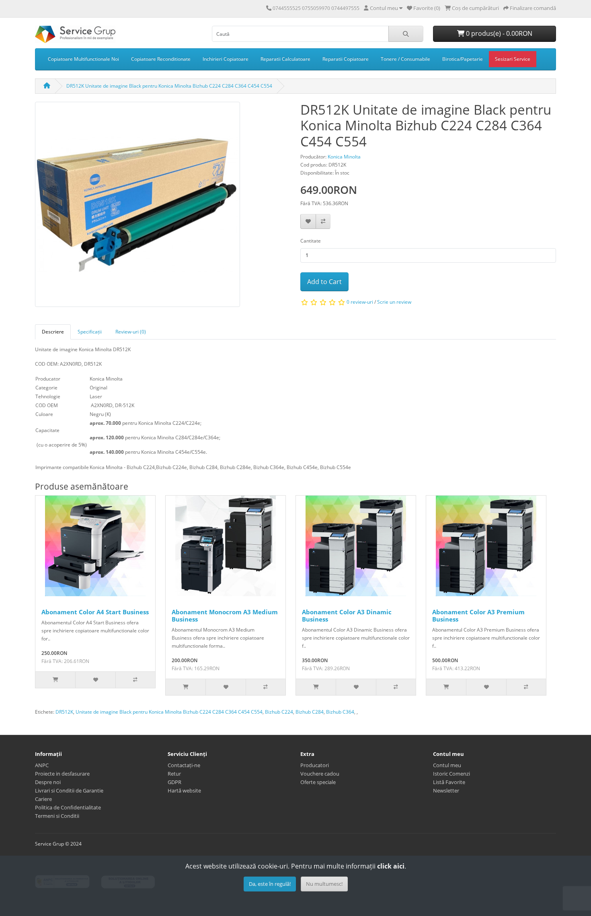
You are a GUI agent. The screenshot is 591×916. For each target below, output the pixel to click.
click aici (390, 866)
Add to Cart (324, 281)
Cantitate (310, 240)
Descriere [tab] (53, 331)
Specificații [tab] (90, 331)
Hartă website (184, 790)
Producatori (314, 765)
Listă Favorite (449, 782)
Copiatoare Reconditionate (161, 59)
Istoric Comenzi (451, 773)
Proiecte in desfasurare (62, 773)
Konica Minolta (344, 156)
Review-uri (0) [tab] (130, 331)
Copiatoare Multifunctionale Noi (83, 59)
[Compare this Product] (323, 221)
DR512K (64, 711)
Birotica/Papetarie (462, 59)
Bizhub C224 (279, 711)
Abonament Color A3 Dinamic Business (347, 615)
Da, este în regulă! (270, 883)
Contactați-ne (184, 765)
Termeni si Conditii (57, 815)
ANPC (42, 765)
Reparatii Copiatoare (345, 59)
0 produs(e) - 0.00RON (498, 33)
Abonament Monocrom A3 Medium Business (225, 615)
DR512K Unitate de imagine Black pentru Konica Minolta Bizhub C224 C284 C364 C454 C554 (169, 85)
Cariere (43, 799)
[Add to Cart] (55, 680)
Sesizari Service (512, 59)
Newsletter (446, 790)
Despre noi (48, 782)
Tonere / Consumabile (405, 59)
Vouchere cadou (319, 773)
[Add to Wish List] (308, 221)
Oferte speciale (318, 782)
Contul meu (447, 765)
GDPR (174, 782)
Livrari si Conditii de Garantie (69, 790)
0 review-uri (360, 302)
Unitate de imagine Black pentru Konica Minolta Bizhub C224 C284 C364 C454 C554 (169, 711)
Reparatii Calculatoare (285, 59)
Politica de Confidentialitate (68, 807)
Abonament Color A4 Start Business (95, 612)
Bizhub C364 (340, 711)
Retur (174, 773)
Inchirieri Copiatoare (225, 59)
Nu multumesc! (324, 883)
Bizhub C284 (310, 711)
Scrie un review (394, 302)
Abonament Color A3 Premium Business (478, 615)
